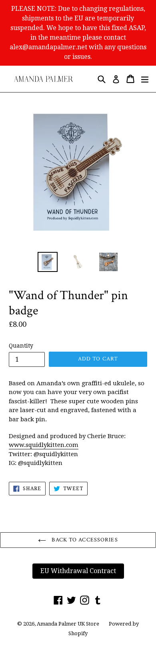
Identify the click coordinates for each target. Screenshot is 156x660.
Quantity (21, 345)
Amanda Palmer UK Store (68, 624)
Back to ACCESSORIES (84, 539)
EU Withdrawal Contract (78, 571)
